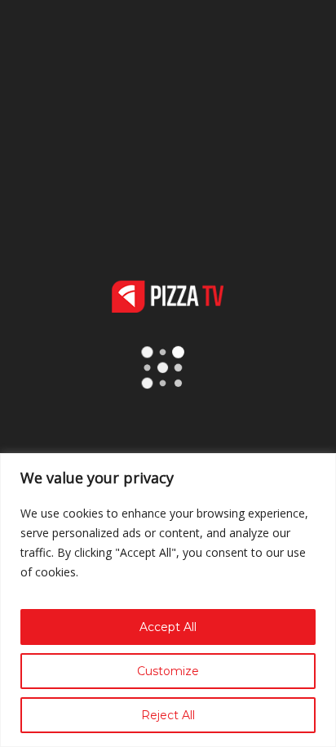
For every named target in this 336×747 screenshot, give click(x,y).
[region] (168, 600)
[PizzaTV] (168, 309)
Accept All (168, 627)
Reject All (168, 715)
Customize (168, 671)
